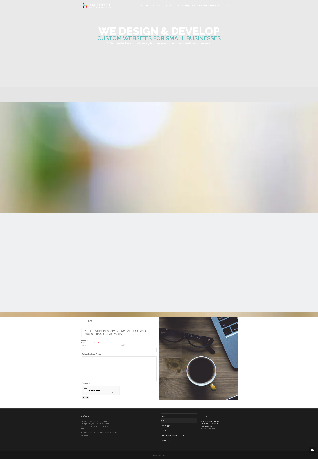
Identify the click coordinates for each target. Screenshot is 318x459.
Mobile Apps (170, 5)
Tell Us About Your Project (92, 354)
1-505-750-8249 (206, 426)
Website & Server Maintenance (206, 5)
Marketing (184, 5)
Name (85, 345)
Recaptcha (86, 383)
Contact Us (226, 5)
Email (122, 345)
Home (145, 5)
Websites (156, 5)
